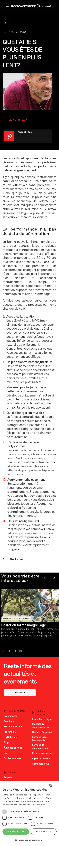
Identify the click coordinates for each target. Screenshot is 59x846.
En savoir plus (38, 804)
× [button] (55, 785)
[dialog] (29, 813)
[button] (7, 6)
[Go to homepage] (25, 6)
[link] (20, 692)
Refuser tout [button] (43, 831)
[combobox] (50, 785)
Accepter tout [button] (15, 831)
